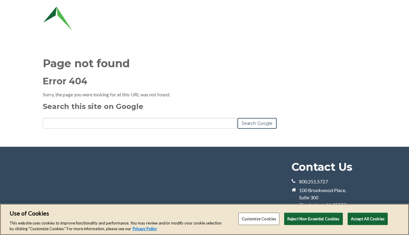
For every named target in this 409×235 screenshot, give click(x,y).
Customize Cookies (259, 218)
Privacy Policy (145, 228)
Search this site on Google (93, 106)
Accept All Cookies (367, 218)
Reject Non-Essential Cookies (313, 218)
